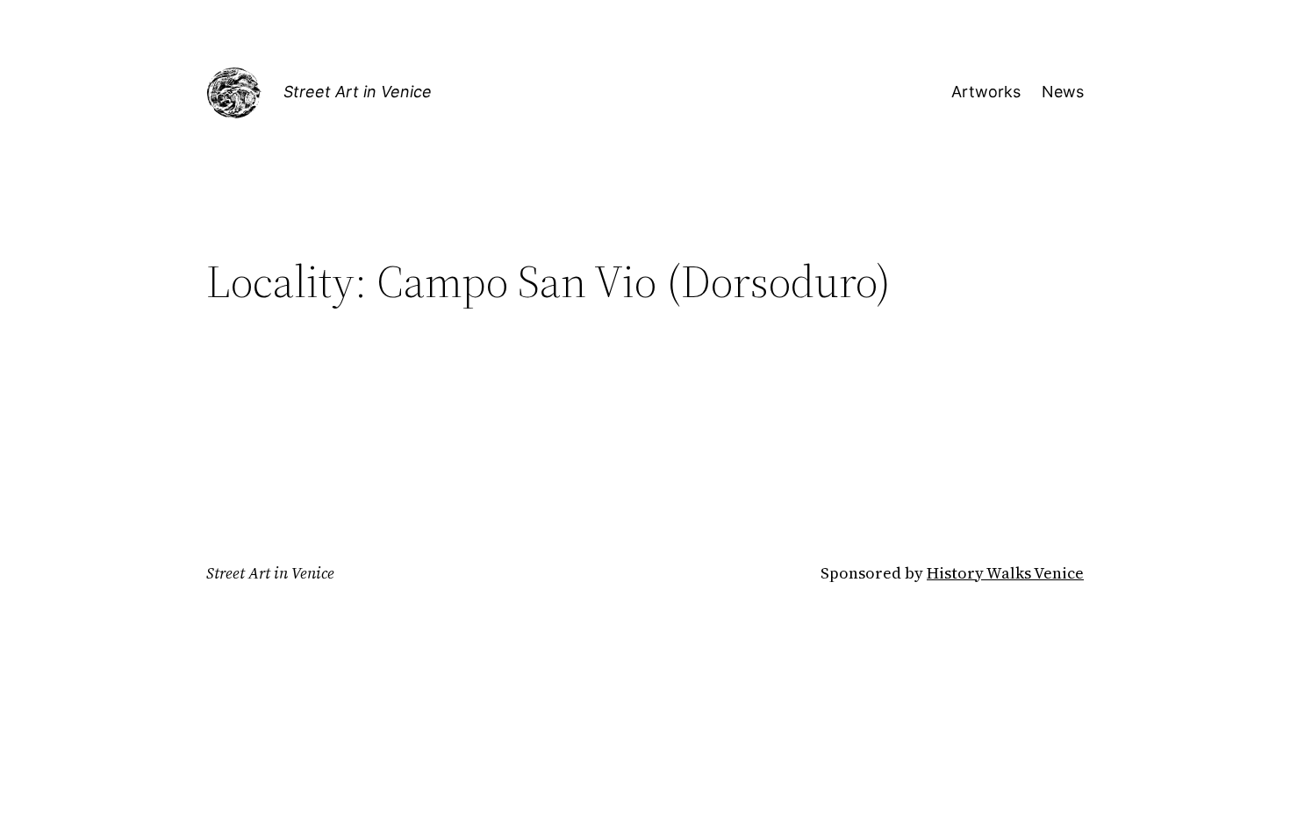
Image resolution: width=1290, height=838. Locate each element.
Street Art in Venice (357, 91)
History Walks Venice (1005, 573)
